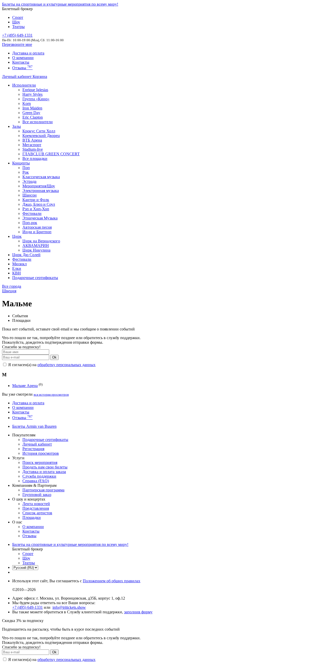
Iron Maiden (32, 108)
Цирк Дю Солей (26, 255)
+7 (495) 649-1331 (27, 607)
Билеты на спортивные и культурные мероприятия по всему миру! (60, 4)
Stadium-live (32, 149)
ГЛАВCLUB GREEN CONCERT (51, 154)
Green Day (31, 112)
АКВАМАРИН (35, 245)
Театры (18, 26)
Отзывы (22, 68)
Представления (35, 508)
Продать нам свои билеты (44, 467)
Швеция (9, 291)
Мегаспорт (31, 145)
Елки (16, 268)
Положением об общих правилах (111, 581)
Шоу (16, 22)
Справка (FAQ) (35, 481)
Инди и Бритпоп (36, 232)
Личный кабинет (17, 76)
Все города (11, 286)
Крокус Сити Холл (38, 131)
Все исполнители (37, 122)
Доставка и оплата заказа (44, 471)
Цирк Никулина (36, 250)
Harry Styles (32, 94)
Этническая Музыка (40, 218)
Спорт (17, 17)
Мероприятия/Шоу (38, 186)
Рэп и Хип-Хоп (35, 209)
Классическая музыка (41, 177)
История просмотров (40, 453)
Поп (26, 167)
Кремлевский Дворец (41, 135)
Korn (26, 103)
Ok (54, 357)
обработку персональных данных (66, 365)
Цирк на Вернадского (41, 241)
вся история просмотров (51, 394)
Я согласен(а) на (51, 365)
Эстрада (29, 181)
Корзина (40, 76)
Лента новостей (36, 504)
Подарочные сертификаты (35, 277)
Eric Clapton (32, 117)
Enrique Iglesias (35, 90)
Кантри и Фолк (35, 200)
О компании (23, 58)
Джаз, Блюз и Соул (38, 204)
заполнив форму (138, 612)
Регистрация (33, 449)
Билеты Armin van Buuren (34, 426)
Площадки (31, 517)
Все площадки (34, 158)
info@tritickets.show (69, 607)
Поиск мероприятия (39, 462)
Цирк (17, 236)
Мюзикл (19, 264)
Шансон (29, 195)
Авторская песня (37, 227)
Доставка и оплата (28, 53)
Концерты (21, 163)
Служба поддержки (39, 476)
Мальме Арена (25, 385)
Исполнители (24, 85)
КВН (16, 273)
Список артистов (37, 513)
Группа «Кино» (35, 99)
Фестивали (32, 213)
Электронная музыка (40, 190)
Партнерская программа (43, 490)
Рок (25, 172)
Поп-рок (29, 222)
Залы (16, 126)
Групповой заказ (36, 494)
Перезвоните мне (17, 44)
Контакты (20, 62)
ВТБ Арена (32, 140)
